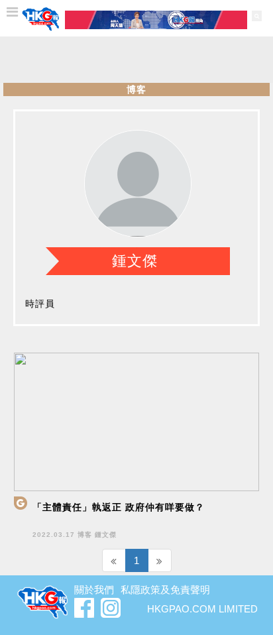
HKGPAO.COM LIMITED (202, 608)
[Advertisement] (136, 59)
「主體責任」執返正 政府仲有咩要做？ (118, 507)
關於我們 (94, 589)
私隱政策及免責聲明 (165, 589)
